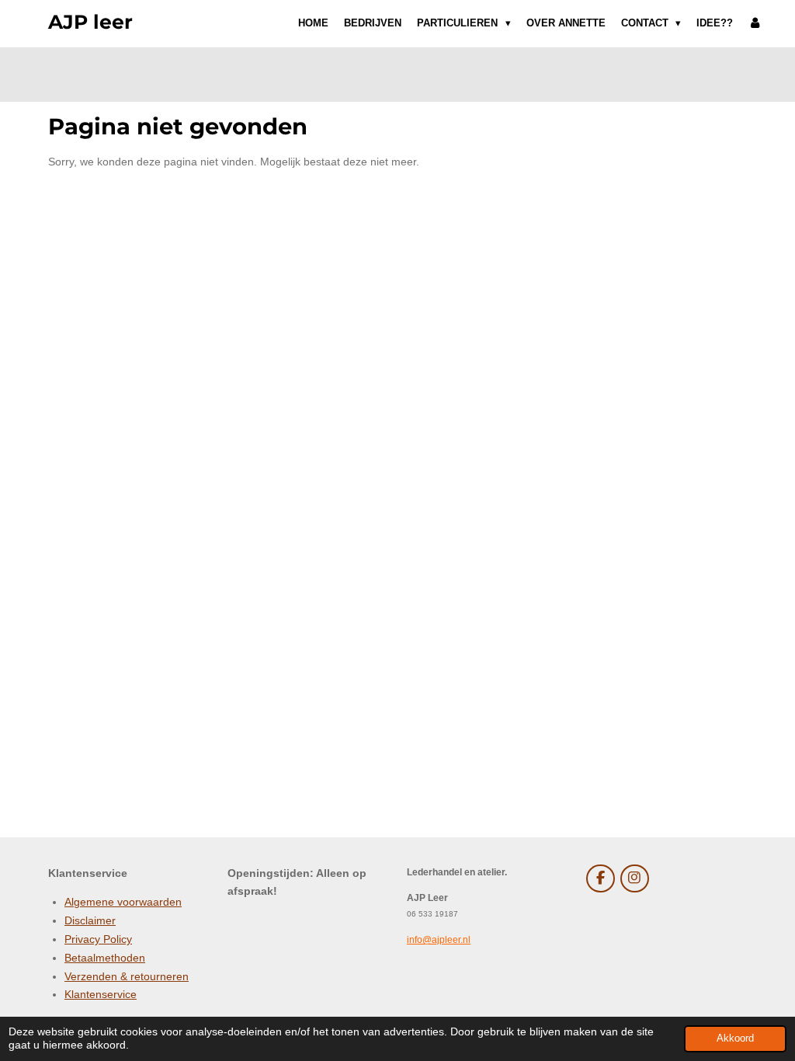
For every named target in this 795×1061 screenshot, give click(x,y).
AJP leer (90, 21)
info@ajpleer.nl (438, 939)
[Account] (755, 23)
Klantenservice (100, 994)
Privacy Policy (98, 939)
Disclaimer (90, 920)
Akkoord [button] (735, 1038)
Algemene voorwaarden (123, 902)
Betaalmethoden (104, 957)
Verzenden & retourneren (126, 976)
